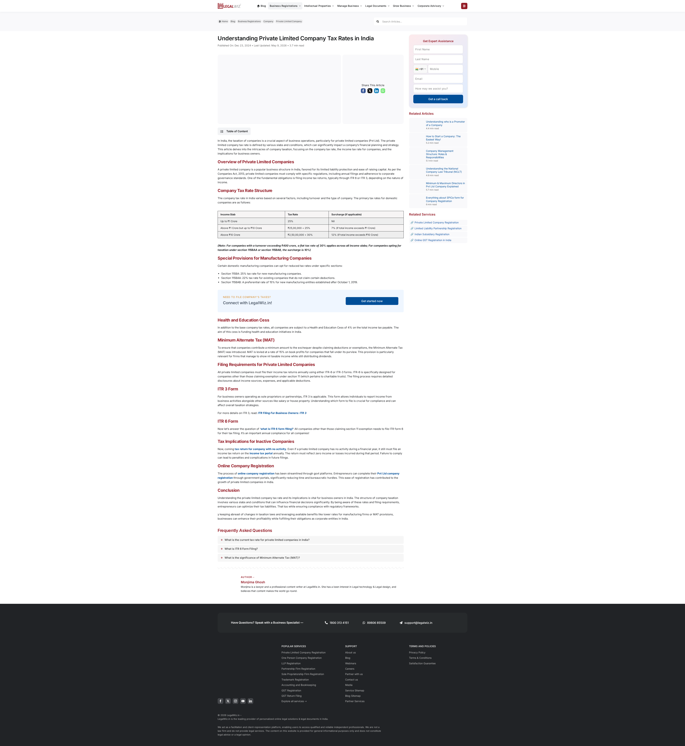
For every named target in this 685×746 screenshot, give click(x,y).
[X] (370, 91)
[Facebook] (363, 91)
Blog (233, 21)
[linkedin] (250, 701)
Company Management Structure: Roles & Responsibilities (439, 154)
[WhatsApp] (383, 91)
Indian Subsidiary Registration (432, 234)
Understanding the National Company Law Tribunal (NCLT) (444, 170)
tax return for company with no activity (260, 449)
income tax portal (261, 453)
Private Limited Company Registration (437, 222)
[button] (234, 131)
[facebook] (220, 701)
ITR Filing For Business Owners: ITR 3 (282, 413)
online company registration (256, 473)
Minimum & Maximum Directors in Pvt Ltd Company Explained (445, 185)
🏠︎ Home (223, 21)
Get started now (372, 301)
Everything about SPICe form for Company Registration (445, 199)
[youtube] (243, 701)
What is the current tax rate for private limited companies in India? (267, 540)
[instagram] (235, 701)
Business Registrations (249, 21)
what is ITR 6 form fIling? (277, 429)
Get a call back (438, 99)
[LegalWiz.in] (229, 4)
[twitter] (228, 701)
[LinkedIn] (376, 91)
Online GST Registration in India (433, 240)
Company (268, 21)
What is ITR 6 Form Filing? (241, 548)
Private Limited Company (289, 21)
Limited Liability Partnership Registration (438, 228)
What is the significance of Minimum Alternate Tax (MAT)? (262, 557)
